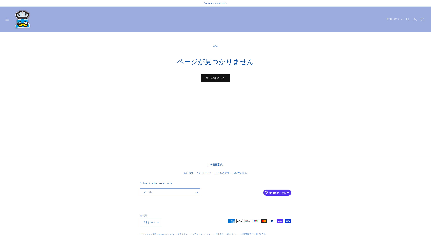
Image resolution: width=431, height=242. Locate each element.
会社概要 (188, 173)
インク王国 (152, 234)
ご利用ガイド (204, 173)
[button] (7, 19)
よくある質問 (222, 173)
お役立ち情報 (240, 173)
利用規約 (220, 234)
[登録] (196, 192)
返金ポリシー (183, 234)
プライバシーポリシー (202, 234)
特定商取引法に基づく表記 (254, 234)
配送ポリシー (233, 234)
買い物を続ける (215, 78)
